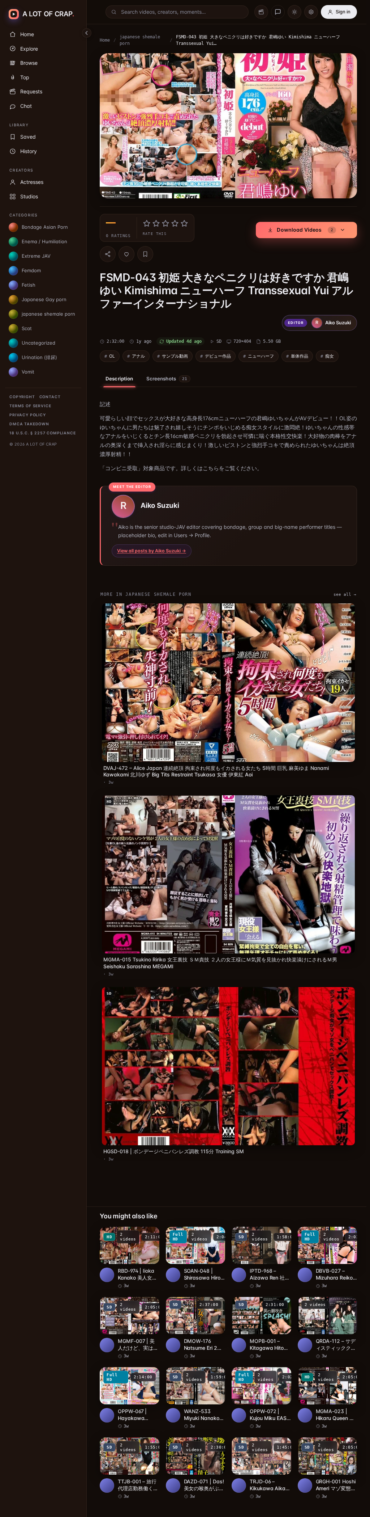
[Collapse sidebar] (86, 33)
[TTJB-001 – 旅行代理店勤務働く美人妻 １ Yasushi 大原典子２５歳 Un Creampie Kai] (129, 1457)
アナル (138, 354)
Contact (50, 397)
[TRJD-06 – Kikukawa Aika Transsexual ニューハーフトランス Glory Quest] (259, 1457)
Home (105, 40)
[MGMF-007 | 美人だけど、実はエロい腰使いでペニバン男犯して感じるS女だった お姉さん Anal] (129, 1318)
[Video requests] (261, 12)
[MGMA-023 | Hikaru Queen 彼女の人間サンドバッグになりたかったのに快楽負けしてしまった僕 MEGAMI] (324, 1388)
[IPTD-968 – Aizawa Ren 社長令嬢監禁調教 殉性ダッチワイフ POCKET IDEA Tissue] (259, 1249)
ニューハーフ (261, 354)
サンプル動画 (175, 354)
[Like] (126, 252)
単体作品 (299, 354)
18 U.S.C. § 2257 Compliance (42, 433)
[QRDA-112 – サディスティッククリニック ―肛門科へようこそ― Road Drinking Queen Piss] (324, 1318)
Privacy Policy (27, 415)
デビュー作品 (218, 354)
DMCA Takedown (29, 424)
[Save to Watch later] (149, 1226)
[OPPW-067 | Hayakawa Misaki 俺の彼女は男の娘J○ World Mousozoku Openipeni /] (129, 1388)
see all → (341, 592)
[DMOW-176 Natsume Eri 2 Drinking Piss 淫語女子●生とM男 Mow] (194, 1318)
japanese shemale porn (140, 40)
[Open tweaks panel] (311, 12)
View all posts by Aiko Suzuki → (151, 549)
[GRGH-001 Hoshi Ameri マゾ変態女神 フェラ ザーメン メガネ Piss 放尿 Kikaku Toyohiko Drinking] (324, 1457)
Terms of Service (30, 406)
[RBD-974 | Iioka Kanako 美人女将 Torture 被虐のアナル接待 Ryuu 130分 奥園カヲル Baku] (129, 1249)
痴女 (329, 354)
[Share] (108, 252)
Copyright (22, 397)
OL (112, 354)
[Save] (145, 252)
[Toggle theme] (294, 12)
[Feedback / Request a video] (278, 12)
